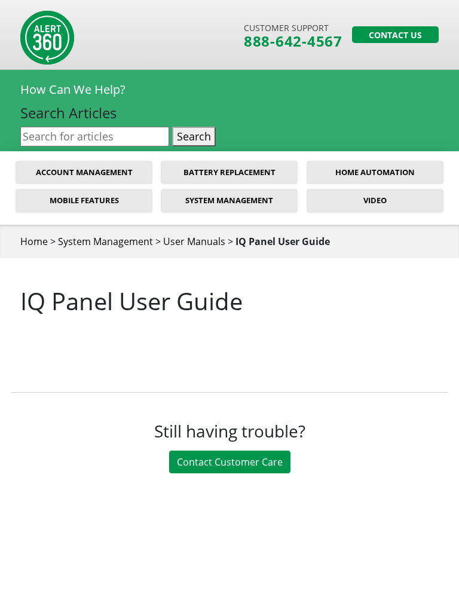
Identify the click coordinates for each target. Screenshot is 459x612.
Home (34, 241)
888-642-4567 (293, 41)
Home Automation (375, 172)
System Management (229, 200)
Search (194, 136)
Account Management (84, 172)
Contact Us (395, 35)
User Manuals (194, 241)
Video (375, 200)
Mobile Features (84, 200)
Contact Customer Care (230, 462)
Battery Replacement (229, 172)
